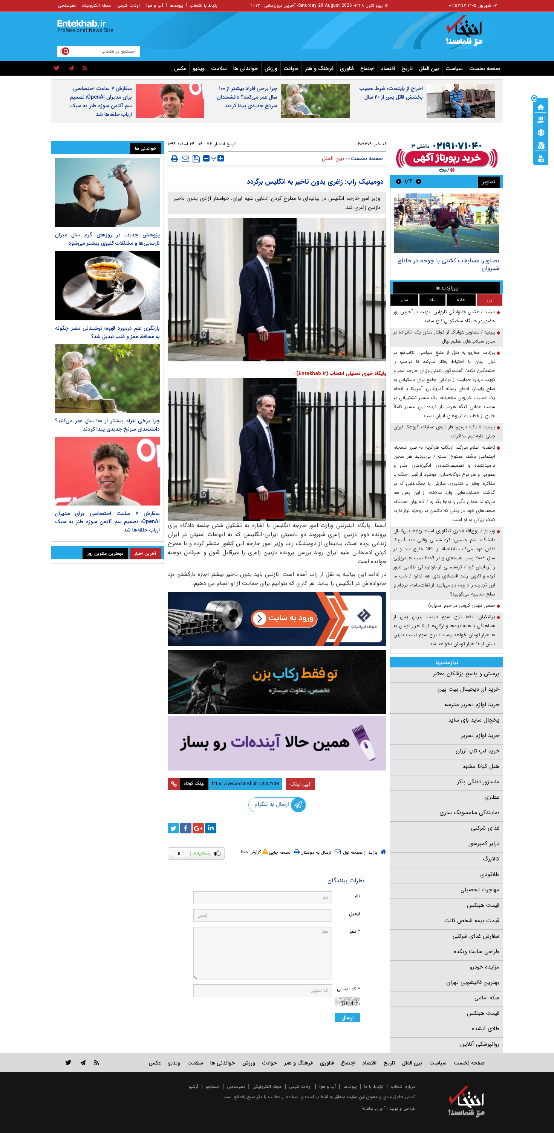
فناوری (347, 68)
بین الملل (429, 68)
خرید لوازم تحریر (480, 735)
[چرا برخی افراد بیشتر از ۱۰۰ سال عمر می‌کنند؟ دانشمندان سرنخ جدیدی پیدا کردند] (107, 378)
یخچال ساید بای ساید (473, 720)
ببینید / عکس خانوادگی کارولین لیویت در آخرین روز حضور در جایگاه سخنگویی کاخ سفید (444, 316)
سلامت (219, 68)
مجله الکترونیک (96, 5)
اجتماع (367, 68)
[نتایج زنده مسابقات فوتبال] (540, 157)
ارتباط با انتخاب (204, 5)
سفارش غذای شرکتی (476, 936)
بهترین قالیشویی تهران (472, 982)
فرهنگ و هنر (319, 68)
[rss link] (97, 1062)
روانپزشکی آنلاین (479, 1044)
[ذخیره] (196, 159)
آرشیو (193, 1086)
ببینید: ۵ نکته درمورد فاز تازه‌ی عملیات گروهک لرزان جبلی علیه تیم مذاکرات (444, 431)
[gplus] (198, 828)
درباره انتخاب (403, 1086)
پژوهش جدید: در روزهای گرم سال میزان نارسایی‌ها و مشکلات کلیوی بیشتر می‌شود (107, 239)
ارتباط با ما (373, 1086)
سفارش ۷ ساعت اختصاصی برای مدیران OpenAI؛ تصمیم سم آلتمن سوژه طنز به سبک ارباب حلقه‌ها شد (101, 101)
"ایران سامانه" (372, 1108)
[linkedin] (210, 828)
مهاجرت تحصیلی (480, 889)
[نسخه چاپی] (174, 158)
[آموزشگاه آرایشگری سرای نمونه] (277, 743)
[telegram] (71, 68)
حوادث (291, 68)
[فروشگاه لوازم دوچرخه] (277, 682)
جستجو (212, 1086)
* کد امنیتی (348, 989)
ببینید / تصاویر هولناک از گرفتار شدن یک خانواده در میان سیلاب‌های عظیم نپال (444, 336)
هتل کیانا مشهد (480, 766)
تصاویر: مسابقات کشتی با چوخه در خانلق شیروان (448, 264)
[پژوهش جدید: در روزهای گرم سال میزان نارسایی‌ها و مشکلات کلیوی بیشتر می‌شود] (107, 192)
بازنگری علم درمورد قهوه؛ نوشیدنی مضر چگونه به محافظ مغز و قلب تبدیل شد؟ (107, 332)
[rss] (85, 68)
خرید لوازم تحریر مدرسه (471, 704)
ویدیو (199, 68)
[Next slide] (398, 181)
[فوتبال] (540, 132)
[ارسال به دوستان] (185, 158)
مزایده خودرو (484, 967)
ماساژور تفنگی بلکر (478, 781)
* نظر (354, 931)
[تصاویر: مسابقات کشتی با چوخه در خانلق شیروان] (446, 223)
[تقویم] (540, 145)
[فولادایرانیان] (277, 619)
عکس (180, 68)
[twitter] (57, 68)
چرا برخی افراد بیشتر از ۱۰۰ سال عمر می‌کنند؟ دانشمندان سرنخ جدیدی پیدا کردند (247, 97)
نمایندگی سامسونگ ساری (469, 812)
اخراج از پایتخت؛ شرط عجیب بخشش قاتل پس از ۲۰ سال (391, 92)
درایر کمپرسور (484, 843)
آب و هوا (154, 5)
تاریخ (407, 68)
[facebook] (185, 828)
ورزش (271, 68)
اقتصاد (388, 68)
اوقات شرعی (128, 5)
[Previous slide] (418, 181)
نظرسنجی (67, 5)
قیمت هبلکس (483, 905)
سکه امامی (486, 997)
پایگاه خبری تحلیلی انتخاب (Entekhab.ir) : (340, 374)
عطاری (491, 797)
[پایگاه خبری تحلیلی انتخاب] (470, 34)
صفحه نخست (484, 68)
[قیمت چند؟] (540, 119)
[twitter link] (68, 1062)
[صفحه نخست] (540, 106)
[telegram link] (83, 1062)
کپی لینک (301, 784)
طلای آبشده (485, 1028)
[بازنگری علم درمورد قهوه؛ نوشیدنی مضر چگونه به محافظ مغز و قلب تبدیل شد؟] (107, 285)
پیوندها (176, 5)
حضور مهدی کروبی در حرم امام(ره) (461, 605)
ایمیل (354, 914)
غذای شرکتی (485, 828)
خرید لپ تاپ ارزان (477, 750)
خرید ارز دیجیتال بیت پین (468, 689)
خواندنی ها (245, 68)
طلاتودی (489, 874)
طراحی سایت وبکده (476, 951)
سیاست (454, 68)
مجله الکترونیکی (267, 1086)
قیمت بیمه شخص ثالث (471, 920)
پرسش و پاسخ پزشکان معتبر (466, 673)
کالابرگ (491, 858)
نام (357, 896)
